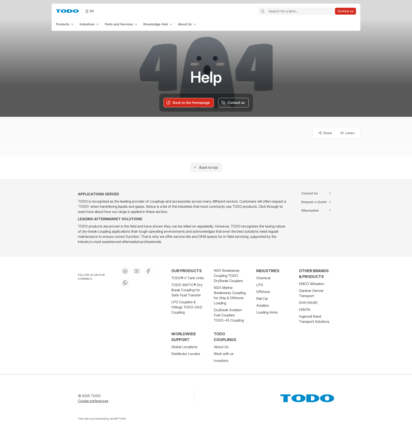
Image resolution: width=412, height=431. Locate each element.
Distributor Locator (185, 354)
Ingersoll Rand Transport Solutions (314, 319)
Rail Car (262, 298)
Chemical (263, 278)
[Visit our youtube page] (137, 271)
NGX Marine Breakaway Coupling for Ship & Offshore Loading (230, 295)
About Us (221, 347)
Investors (221, 360)
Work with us (224, 354)
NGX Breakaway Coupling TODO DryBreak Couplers (228, 275)
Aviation (262, 305)
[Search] (263, 11)
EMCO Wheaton (311, 284)
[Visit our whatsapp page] (125, 283)
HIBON (304, 309)
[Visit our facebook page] (148, 271)
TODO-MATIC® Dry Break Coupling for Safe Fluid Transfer (187, 290)
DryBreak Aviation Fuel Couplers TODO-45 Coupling (229, 315)
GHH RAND (308, 302)
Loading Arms (267, 312)
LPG (259, 285)
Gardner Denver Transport (311, 293)
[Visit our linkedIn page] (125, 271)
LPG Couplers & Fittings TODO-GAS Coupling (186, 307)
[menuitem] (65, 24)
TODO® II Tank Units (187, 278)
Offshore (263, 292)
